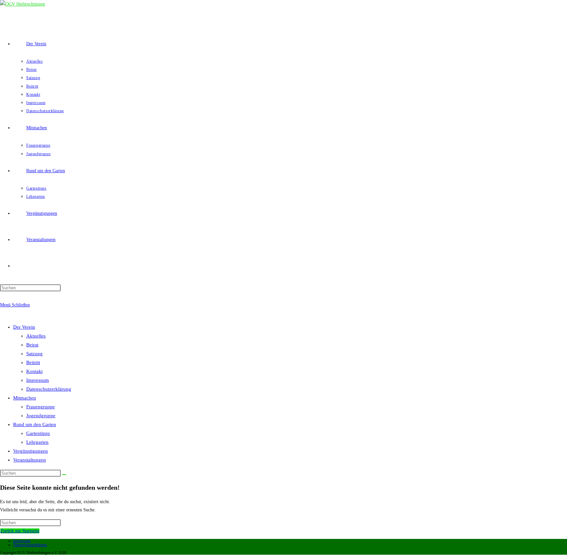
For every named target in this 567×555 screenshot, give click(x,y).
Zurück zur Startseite (19, 530)
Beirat (32, 344)
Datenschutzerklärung (48, 389)
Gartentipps (38, 433)
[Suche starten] (64, 474)
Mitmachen (24, 398)
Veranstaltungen (29, 459)
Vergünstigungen (30, 451)
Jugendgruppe (40, 415)
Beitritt (33, 362)
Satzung (34, 353)
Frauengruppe (40, 406)
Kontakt (34, 371)
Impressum (37, 380)
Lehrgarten (37, 442)
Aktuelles (36, 336)
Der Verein (24, 327)
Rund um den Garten (34, 424)
